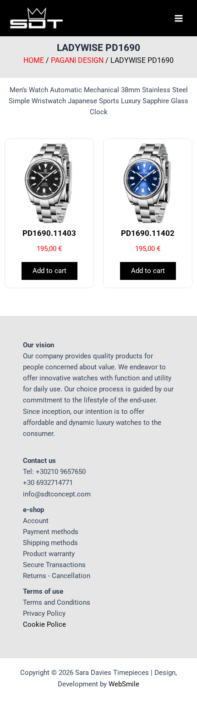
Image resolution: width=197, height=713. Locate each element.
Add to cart (49, 271)
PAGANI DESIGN (77, 60)
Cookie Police (44, 624)
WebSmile (124, 684)
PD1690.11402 (148, 233)
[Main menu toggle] (179, 18)
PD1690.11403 (49, 233)
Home (33, 60)
